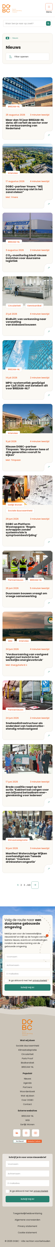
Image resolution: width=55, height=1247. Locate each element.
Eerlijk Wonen (27, 1124)
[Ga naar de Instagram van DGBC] (26, 1133)
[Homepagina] (7, 38)
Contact (27, 1104)
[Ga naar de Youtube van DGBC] (35, 1133)
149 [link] (28, 885)
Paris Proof (27, 1058)
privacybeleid (40, 980)
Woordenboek (27, 1091)
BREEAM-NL (27, 1067)
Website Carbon (34, 1141)
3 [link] (24, 885)
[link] (35, 885)
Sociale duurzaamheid (27, 1045)
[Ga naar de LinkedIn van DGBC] (16, 1133)
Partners (27, 1087)
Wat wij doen (27, 1095)
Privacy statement (27, 1226)
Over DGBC (27, 1100)
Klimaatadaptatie (27, 1049)
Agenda (27, 1082)
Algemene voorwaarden (27, 1219)
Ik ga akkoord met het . (29, 980)
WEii (27, 1120)
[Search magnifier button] (48, 23)
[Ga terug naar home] (12, 8)
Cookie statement (27, 1232)
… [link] (26, 885)
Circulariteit (27, 1054)
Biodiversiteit (27, 1062)
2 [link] (21, 885)
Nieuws (27, 1078)
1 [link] (17, 885)
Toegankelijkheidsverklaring (27, 1213)
